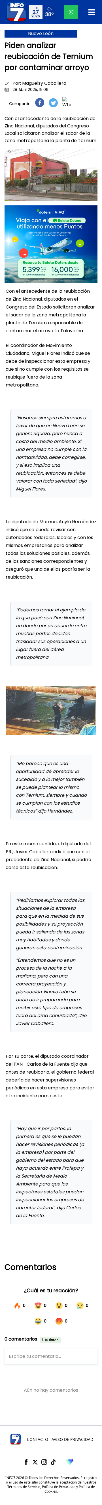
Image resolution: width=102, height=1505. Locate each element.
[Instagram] (44, 1462)
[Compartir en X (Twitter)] (53, 102)
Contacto (37, 1439)
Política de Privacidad (58, 1486)
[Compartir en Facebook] (39, 102)
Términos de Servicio (23, 1486)
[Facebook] (26, 1462)
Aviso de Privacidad (72, 1439)
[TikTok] (53, 1462)
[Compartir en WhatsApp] (66, 102)
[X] (35, 1462)
